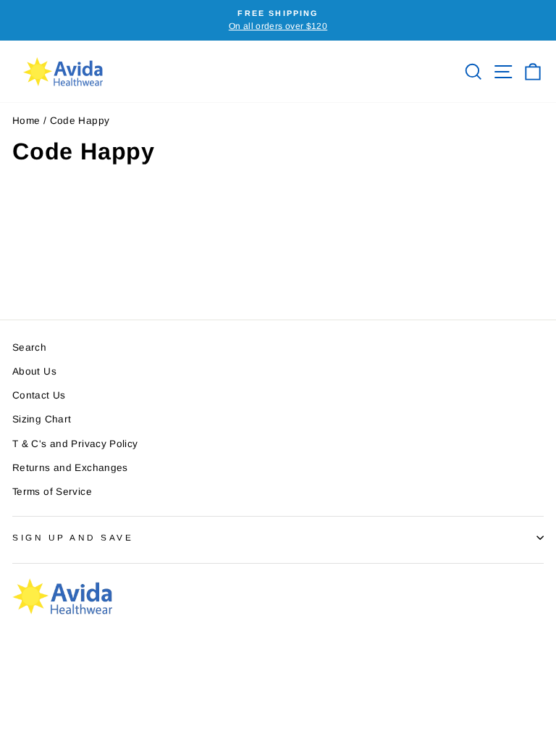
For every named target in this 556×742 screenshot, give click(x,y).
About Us (34, 371)
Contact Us (39, 395)
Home (26, 120)
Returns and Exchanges (70, 467)
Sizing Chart (41, 419)
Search (29, 347)
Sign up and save (73, 537)
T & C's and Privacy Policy (75, 443)
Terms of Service (52, 491)
